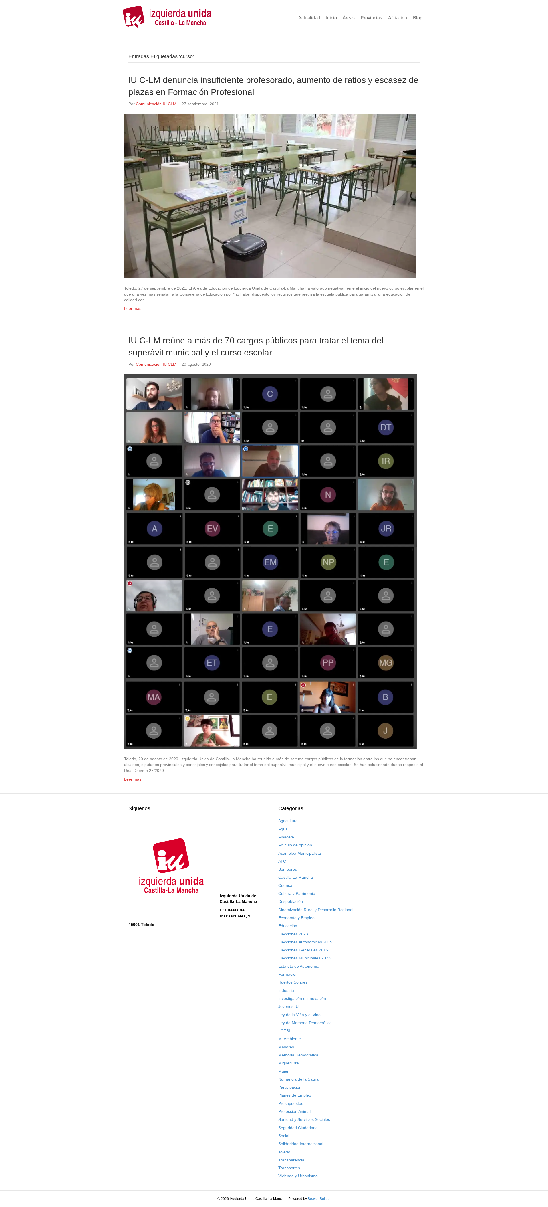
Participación (289, 1087)
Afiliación (397, 17)
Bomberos (287, 869)
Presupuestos (290, 1103)
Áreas (349, 17)
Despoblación (290, 901)
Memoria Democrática (298, 1055)
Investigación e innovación (302, 998)
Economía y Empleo (296, 917)
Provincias (371, 17)
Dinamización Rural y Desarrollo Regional (315, 909)
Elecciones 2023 (293, 934)
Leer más (132, 308)
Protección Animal (294, 1111)
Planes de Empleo (294, 1095)
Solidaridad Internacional (300, 1143)
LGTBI (284, 1030)
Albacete (286, 837)
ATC (282, 861)
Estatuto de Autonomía (298, 966)
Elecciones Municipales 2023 (304, 958)
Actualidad (309, 17)
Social (283, 1135)
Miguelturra (288, 1063)
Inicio (331, 17)
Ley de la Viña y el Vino (299, 1014)
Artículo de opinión (295, 845)
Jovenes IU (288, 1006)
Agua (283, 829)
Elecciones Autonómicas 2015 (305, 942)
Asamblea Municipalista (299, 853)
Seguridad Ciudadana (298, 1127)
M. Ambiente (289, 1038)
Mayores (286, 1047)
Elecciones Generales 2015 (303, 950)
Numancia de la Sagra (298, 1079)
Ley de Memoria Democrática (305, 1022)
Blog (417, 17)
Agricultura (288, 820)
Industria (286, 990)
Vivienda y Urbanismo (298, 1176)
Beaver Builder (319, 1199)
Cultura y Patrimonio (296, 893)
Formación (288, 974)
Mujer (283, 1071)
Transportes (289, 1168)
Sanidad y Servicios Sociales (304, 1119)
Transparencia (291, 1160)
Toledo (284, 1152)
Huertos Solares (292, 982)
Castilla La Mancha (295, 877)
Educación (287, 925)
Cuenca (285, 885)
